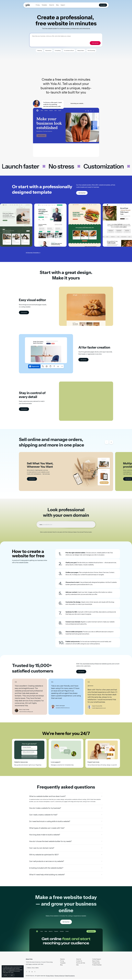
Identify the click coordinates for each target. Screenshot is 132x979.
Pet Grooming (91, 50)
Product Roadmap (96, 964)
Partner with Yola (80, 963)
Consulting (58, 50)
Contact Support (96, 959)
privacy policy (11, 969)
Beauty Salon (80, 50)
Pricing (62, 961)
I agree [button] (11, 975)
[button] (107, 442)
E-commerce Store (69, 50)
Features (62, 959)
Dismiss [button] (5, 975)
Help (77, 964)
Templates (62, 963)
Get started (103, 5)
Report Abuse (95, 961)
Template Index (96, 963)
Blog (61, 964)
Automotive (48, 50)
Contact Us (79, 961)
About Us (78, 959)
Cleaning (39, 50)
